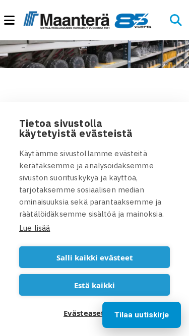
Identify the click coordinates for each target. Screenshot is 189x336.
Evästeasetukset (94, 313)
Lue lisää (34, 228)
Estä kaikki (94, 285)
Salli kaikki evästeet (94, 257)
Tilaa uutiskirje (141, 314)
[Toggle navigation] (13, 20)
